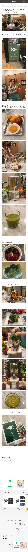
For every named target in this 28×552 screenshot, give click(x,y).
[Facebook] (18, 549)
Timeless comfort (7, 11)
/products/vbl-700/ (4, 455)
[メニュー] (1, 1)
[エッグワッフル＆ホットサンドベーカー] (8, 501)
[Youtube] (19, 549)
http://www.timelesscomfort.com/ (6, 460)
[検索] (25, 1)
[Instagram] (21, 549)
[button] (4, 502)
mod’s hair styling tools (17, 535)
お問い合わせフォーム (5, 536)
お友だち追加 (10, 486)
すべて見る (23, 492)
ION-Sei (16, 536)
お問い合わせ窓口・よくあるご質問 (7, 535)
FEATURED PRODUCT (7, 492)
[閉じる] (26, 541)
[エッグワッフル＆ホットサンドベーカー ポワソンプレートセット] (19, 501)
